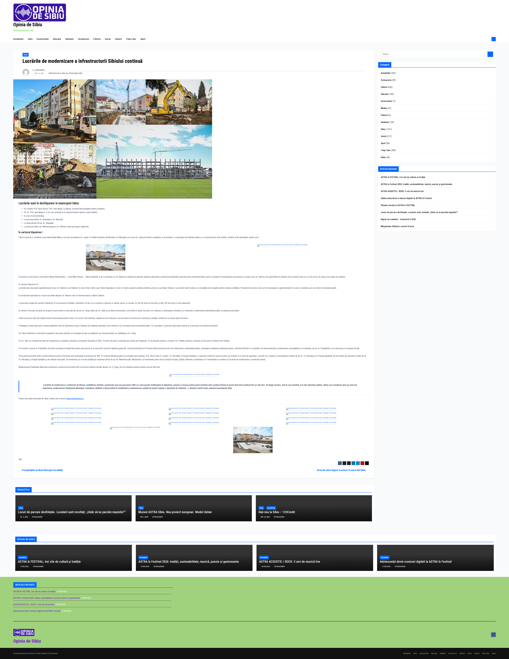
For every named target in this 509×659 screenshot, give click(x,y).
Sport (143, 39)
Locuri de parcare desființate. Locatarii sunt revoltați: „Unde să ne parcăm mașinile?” (72, 512)
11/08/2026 (386, 566)
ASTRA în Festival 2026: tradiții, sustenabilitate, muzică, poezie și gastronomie (416, 184)
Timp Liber (131, 39)
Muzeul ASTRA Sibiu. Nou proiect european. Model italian (175, 512)
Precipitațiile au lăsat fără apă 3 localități (42, 470)
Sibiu (30, 39)
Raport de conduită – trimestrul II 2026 (398, 219)
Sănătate (69, 39)
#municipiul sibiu (75, 73)
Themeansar (54, 653)
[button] (488, 39)
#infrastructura (55, 73)
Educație (57, 39)
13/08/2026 (145, 566)
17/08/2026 (24, 566)
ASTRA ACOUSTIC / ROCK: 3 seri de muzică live (402, 191)
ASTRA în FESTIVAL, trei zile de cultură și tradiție (403, 177)
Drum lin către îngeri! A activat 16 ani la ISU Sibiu (341, 470)
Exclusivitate (43, 39)
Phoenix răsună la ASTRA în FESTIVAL (398, 205)
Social (108, 39)
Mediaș (384, 108)
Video (383, 157)
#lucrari (65, 73)
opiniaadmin (40, 70)
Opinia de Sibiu (27, 24)
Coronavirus (83, 39)
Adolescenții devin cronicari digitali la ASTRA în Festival (406, 198)
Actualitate (18, 39)
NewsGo (44, 653)
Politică (97, 39)
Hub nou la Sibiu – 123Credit (276, 512)
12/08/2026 (266, 566)
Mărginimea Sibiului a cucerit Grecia (397, 226)
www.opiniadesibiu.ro (75, 398)
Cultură (118, 39)
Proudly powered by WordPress (24, 653)
